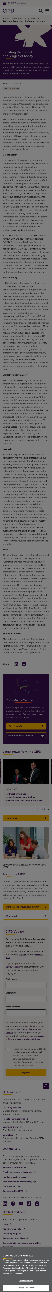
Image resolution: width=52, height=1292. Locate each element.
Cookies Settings (26, 1281)
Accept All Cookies (26, 1287)
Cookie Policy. (20, 1273)
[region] (26, 1269)
